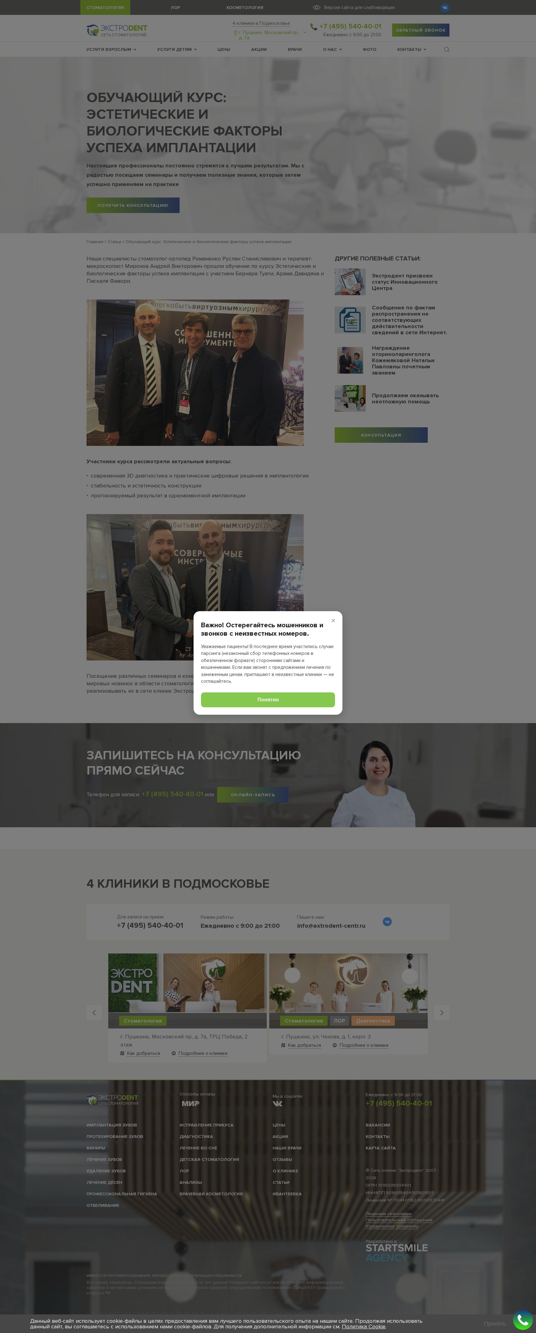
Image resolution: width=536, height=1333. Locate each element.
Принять (495, 1323)
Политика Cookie (364, 1326)
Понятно (268, 699)
